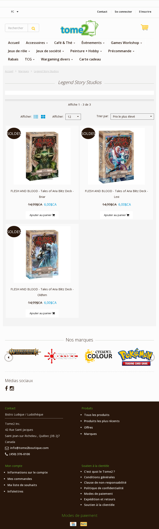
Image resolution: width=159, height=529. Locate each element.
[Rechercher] (33, 28)
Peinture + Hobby (85, 51)
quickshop (42, 176)
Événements (92, 42)
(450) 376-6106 (19, 454)
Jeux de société (49, 51)
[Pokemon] (135, 357)
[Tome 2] (79, 28)
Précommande (120, 51)
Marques (23, 71)
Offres (88, 427)
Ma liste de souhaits (22, 485)
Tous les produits (96, 415)
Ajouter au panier (41, 215)
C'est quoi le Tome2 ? (99, 472)
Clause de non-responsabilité (105, 482)
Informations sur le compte (27, 472)
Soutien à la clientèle (99, 505)
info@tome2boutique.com (29, 448)
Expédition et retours (99, 499)
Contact (102, 11)
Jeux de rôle (18, 51)
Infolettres (15, 491)
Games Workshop (125, 42)
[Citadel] (98, 356)
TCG (29, 59)
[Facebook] (6, 388)
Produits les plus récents (101, 421)
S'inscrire (145, 11)
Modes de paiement (98, 494)
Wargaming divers (56, 59)
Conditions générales (99, 477)
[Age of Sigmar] (23, 352)
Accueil (13, 42)
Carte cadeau (90, 59)
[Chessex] (60, 356)
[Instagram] (12, 388)
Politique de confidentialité (103, 488)
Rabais (13, 59)
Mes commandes (19, 479)
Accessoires (36, 42)
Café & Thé (63, 42)
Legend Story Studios (46, 71)
